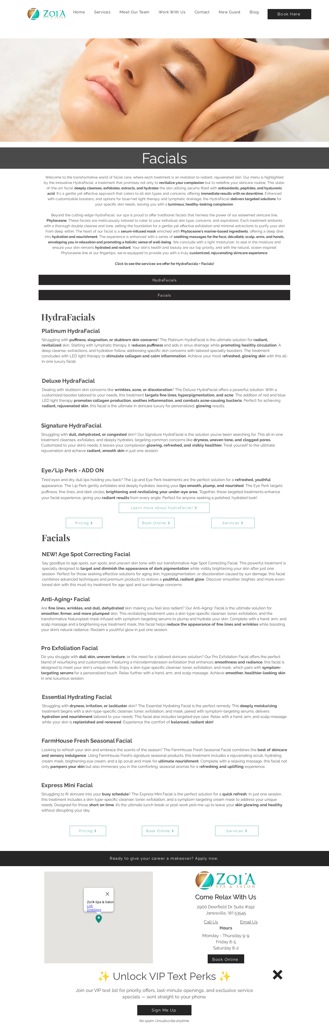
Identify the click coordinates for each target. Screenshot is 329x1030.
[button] (278, 975)
